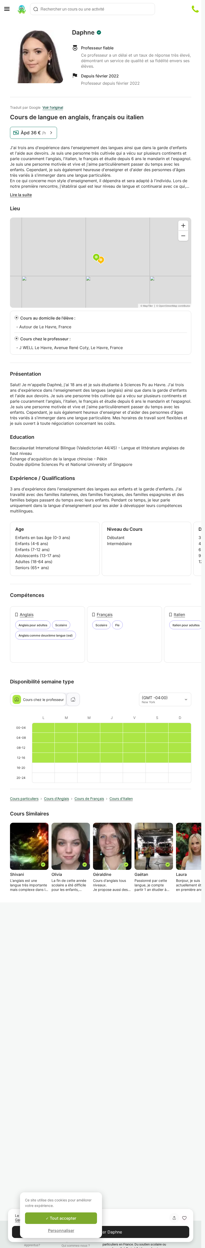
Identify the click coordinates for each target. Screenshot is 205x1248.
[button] (184, 1218)
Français (104, 614)
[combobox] (92, 9)
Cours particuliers (24, 798)
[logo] (22, 9)
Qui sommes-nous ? (76, 1245)
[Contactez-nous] (195, 9)
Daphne (83, 32)
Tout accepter (62, 1218)
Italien (179, 614)
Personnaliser (61, 1230)
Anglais (27, 614)
